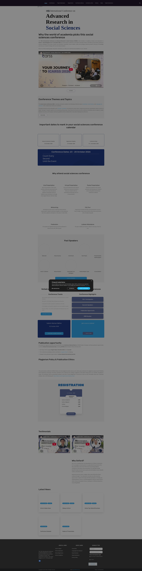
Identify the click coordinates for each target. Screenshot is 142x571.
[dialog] (71, 285)
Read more (87, 285)
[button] (55, 288)
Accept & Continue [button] (83, 288)
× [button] (91, 280)
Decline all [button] (71, 288)
